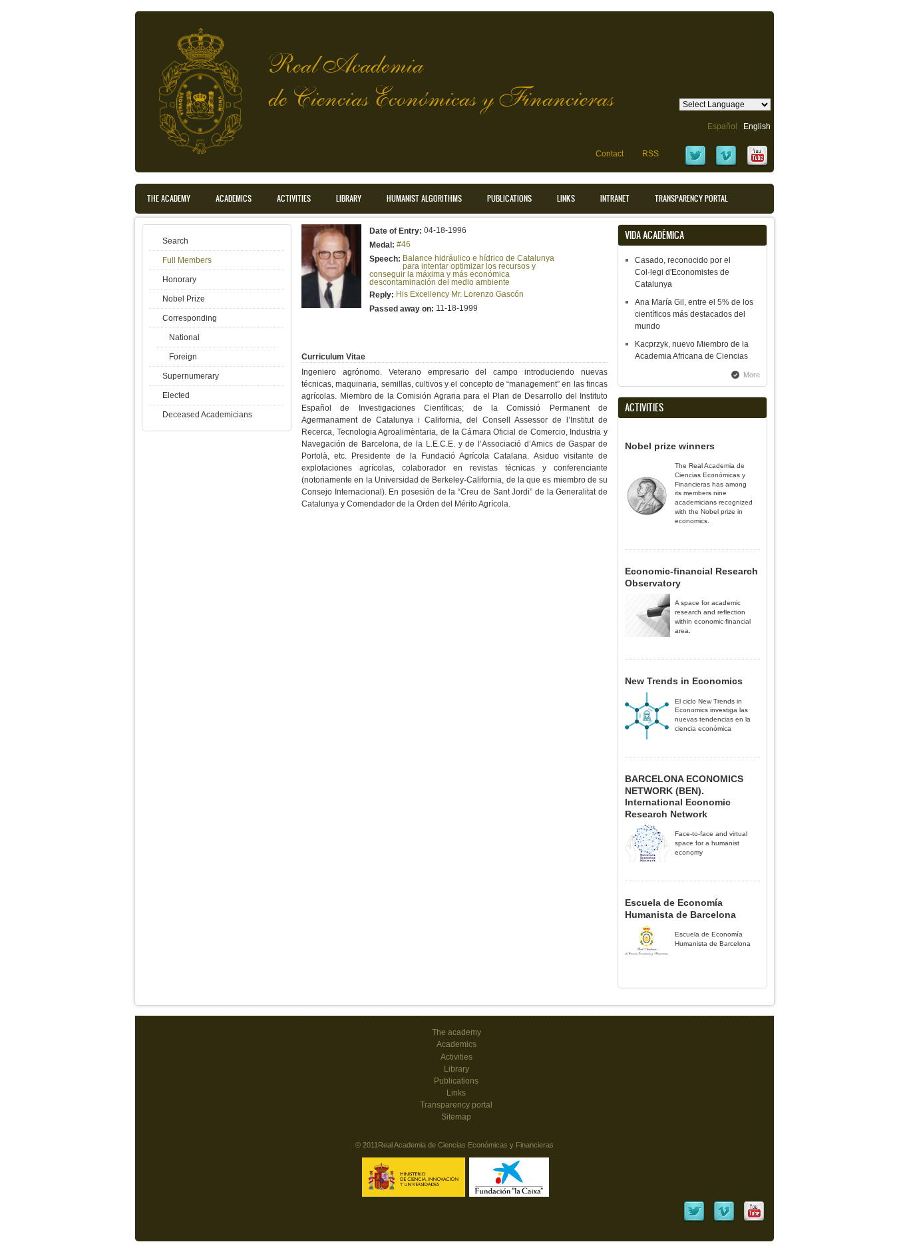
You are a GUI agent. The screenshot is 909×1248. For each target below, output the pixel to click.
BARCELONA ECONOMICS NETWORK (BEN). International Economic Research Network (684, 796)
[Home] (190, 84)
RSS (650, 153)
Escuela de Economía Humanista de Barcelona (680, 908)
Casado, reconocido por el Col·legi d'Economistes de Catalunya (683, 272)
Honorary (179, 279)
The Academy (168, 198)
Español (722, 126)
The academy (456, 1032)
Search (175, 241)
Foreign (183, 356)
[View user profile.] (331, 305)
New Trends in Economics (684, 681)
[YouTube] (757, 164)
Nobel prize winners (670, 446)
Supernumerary (190, 376)
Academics (234, 198)
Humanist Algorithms (424, 198)
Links (566, 198)
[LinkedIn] (694, 1220)
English (757, 126)
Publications (509, 198)
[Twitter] (695, 164)
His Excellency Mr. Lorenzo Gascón (460, 294)
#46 (404, 244)
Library (348, 198)
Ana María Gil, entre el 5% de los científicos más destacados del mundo (694, 314)
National (184, 337)
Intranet (615, 198)
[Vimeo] (726, 164)
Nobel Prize (183, 299)
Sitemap (456, 1117)
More (751, 375)
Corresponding (189, 318)
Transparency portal (691, 198)
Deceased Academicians (207, 414)
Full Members (187, 260)
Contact (610, 153)
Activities (294, 198)
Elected (176, 395)
